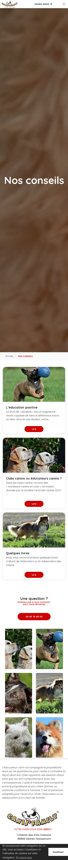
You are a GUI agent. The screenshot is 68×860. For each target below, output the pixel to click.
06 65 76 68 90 (34, 616)
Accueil (9, 356)
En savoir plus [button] (24, 857)
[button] (64, 4)
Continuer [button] (58, 852)
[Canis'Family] (10, 4)
